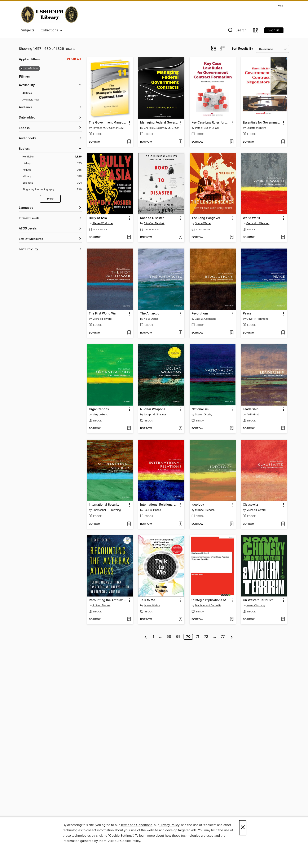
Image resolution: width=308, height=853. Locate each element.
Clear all (74, 59)
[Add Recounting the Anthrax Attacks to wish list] (129, 619)
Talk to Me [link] (147, 600)
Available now (30, 99)
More (50, 199)
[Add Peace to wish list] (283, 333)
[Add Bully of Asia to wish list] (129, 237)
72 (206, 636)
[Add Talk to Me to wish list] (180, 619)
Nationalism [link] (200, 409)
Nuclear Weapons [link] (152, 409)
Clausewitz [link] (250, 505)
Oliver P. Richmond (257, 319)
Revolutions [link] (200, 314)
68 (169, 636)
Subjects (27, 30)
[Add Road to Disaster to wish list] (180, 237)
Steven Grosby (203, 414)
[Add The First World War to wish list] (129, 333)
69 (178, 636)
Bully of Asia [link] (98, 218)
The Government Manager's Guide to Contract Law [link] (108, 123)
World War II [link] (251, 218)
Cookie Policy (130, 841)
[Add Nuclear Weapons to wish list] (180, 428)
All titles (27, 93)
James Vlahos (152, 605)
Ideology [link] (198, 505)
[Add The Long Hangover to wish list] (231, 237)
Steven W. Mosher (102, 223)
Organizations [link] (99, 409)
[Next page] (232, 636)
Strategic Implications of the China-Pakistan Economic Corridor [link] (211, 600)
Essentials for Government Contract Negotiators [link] (262, 123)
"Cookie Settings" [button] (120, 836)
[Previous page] (146, 636)
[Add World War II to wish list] (283, 237)
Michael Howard (101, 319)
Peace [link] (247, 314)
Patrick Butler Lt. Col (207, 128)
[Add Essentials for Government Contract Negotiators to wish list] (283, 142)
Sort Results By (242, 49)
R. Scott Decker (101, 605)
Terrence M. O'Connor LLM (108, 128)
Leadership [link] (251, 409)
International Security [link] (104, 505)
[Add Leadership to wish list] (283, 428)
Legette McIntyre (256, 128)
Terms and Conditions (136, 825)
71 (197, 636)
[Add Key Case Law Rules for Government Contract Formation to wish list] (231, 142)
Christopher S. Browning (106, 510)
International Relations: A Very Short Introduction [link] (159, 505)
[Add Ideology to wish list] (231, 524)
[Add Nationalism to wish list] (231, 428)
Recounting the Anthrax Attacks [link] (108, 600)
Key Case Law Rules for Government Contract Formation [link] (211, 123)
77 (223, 636)
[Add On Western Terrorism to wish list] (283, 619)
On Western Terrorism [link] (258, 600)
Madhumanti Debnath (208, 605)
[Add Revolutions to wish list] (231, 333)
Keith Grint (252, 414)
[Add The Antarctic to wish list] (180, 333)
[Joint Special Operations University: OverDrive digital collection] (49, 14)
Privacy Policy (169, 825)
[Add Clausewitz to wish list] (283, 524)
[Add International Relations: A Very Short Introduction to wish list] (180, 524)
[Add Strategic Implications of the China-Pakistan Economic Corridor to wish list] (231, 619)
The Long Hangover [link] (206, 218)
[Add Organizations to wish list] (129, 428)
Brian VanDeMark (154, 223)
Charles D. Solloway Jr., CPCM (161, 128)
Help (280, 5)
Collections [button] (50, 30)
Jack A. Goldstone (205, 319)
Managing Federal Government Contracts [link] (159, 123)
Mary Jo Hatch (100, 414)
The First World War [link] (103, 314)
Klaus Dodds (151, 319)
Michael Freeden (205, 510)
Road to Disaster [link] (152, 218)
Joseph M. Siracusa (155, 414)
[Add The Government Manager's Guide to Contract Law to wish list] (129, 142)
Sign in (273, 30)
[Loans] (256, 31)
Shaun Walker (203, 223)
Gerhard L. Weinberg (258, 223)
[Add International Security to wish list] (129, 524)
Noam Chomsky (255, 605)
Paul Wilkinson (152, 510)
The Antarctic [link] (149, 314)
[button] (237, 31)
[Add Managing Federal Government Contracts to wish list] (180, 142)
